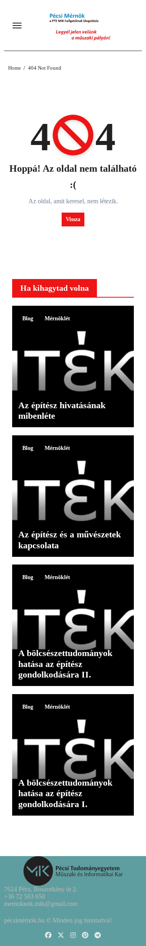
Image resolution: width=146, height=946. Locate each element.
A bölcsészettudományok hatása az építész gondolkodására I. (65, 793)
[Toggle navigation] (17, 25)
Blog (27, 318)
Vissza (73, 219)
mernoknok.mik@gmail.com (40, 903)
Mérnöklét (57, 318)
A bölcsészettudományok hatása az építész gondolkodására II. (65, 664)
